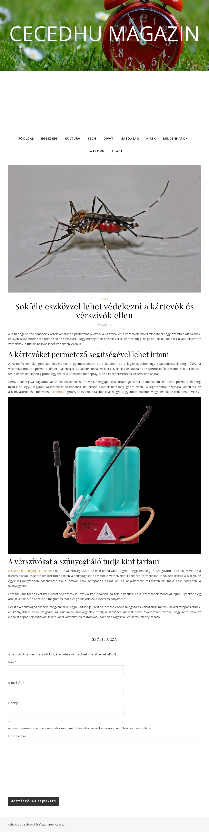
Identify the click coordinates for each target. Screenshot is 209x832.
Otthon (97, 150)
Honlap (13, 703)
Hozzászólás (17, 736)
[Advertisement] (104, 101)
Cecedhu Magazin (104, 33)
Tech (92, 138)
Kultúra (72, 138)
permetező (58, 392)
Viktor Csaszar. (57, 824)
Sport (117, 150)
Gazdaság (130, 138)
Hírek (151, 138)
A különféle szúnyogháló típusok (31, 571)
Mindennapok (175, 138)
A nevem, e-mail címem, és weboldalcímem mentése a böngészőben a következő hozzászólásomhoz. (79, 728)
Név (12, 662)
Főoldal (26, 138)
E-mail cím (16, 682)
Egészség (49, 138)
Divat (108, 138)
